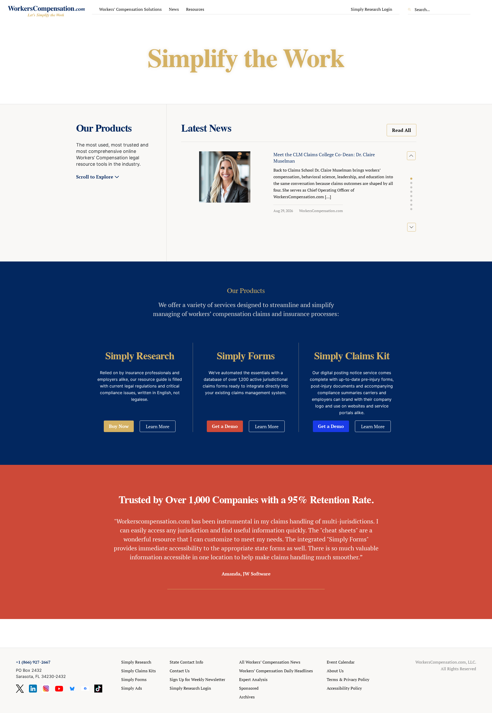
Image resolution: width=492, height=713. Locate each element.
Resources (195, 9)
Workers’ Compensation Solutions (130, 9)
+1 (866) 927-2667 (33, 662)
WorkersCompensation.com (321, 210)
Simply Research (136, 662)
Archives (247, 697)
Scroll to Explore (94, 177)
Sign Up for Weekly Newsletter (197, 679)
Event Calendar (341, 662)
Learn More (157, 426)
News (174, 9)
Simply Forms (134, 679)
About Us (335, 671)
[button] (411, 179)
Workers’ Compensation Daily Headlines (276, 671)
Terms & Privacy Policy (348, 679)
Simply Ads (131, 688)
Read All (401, 130)
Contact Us (180, 671)
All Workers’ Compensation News (269, 662)
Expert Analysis (253, 679)
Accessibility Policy (344, 688)
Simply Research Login (371, 9)
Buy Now (119, 426)
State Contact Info (186, 662)
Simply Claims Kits (138, 671)
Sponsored (249, 688)
